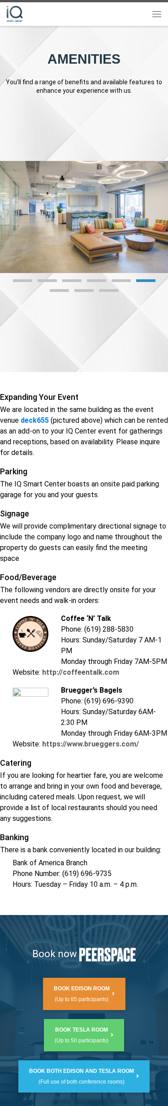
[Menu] (157, 14)
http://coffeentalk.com (80, 672)
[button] (22, 280)
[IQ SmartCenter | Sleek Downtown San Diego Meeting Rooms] (14, 12)
